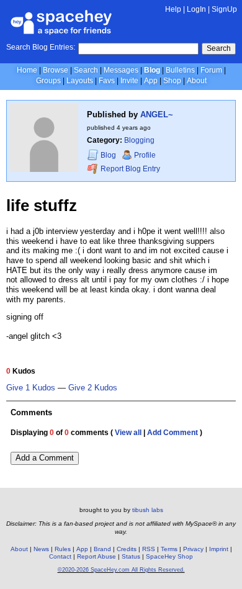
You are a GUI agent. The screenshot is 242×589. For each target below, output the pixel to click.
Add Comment (172, 432)
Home (27, 70)
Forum (211, 70)
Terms (169, 549)
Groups (48, 80)
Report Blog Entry (129, 168)
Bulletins (180, 70)
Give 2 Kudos (92, 388)
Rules (63, 549)
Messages (121, 70)
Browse (55, 70)
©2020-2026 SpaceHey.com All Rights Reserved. (121, 570)
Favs (107, 80)
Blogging (139, 140)
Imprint (218, 549)
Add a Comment (45, 457)
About (197, 80)
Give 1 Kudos (30, 388)
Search (219, 48)
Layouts (79, 80)
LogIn (196, 9)
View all (128, 432)
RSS (148, 549)
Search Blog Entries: (40, 47)
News (41, 549)
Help (173, 9)
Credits (127, 549)
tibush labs (147, 509)
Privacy (193, 549)
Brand (102, 549)
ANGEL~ (156, 114)
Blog (152, 70)
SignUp (224, 9)
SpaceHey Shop (169, 556)
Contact (60, 556)
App (151, 80)
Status (131, 556)
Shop (172, 80)
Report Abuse (96, 556)
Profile (145, 155)
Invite (129, 80)
